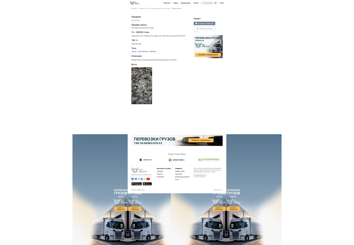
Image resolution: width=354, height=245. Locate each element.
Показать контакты (205, 28)
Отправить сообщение (206, 23)
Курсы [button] (176, 3)
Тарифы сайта (180, 171)
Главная (134, 8)
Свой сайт (178, 174)
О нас (177, 179)
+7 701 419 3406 (199, 177)
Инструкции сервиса (182, 177)
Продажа (142, 8)
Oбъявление (207, 3)
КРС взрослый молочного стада (158, 8)
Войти (222, 3)
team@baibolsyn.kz (200, 175)
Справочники (185, 3)
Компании (160, 177)
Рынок (196, 3)
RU (215, 3)
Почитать (167, 3)
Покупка (160, 174)
